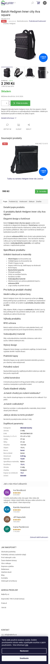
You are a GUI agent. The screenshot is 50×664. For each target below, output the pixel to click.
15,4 (21, 473)
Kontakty (4, 578)
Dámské (23, 476)
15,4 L (22, 464)
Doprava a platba (7, 566)
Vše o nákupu (6, 563)
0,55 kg (23, 456)
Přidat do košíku (22, 103)
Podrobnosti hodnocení (37, 21)
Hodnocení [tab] (23, 201)
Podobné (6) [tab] (13, 201)
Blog (2, 575)
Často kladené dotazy (9, 560)
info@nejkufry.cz (11, 634)
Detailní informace (7, 118)
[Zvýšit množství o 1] (9, 102)
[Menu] (44, 3)
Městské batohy (26, 428)
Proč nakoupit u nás (8, 557)
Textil (22, 459)
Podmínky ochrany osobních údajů (13, 555)
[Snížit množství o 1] (9, 104)
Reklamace (5, 569)
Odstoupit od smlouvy (9, 581)
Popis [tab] (5, 201)
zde (26, 645)
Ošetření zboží (6, 572)
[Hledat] (32, 3)
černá (22, 450)
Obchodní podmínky (8, 552)
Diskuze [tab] (31, 201)
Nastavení (24, 651)
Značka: (9, 23)
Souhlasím (24, 658)
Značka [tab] (38, 201)
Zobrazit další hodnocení (39, 537)
